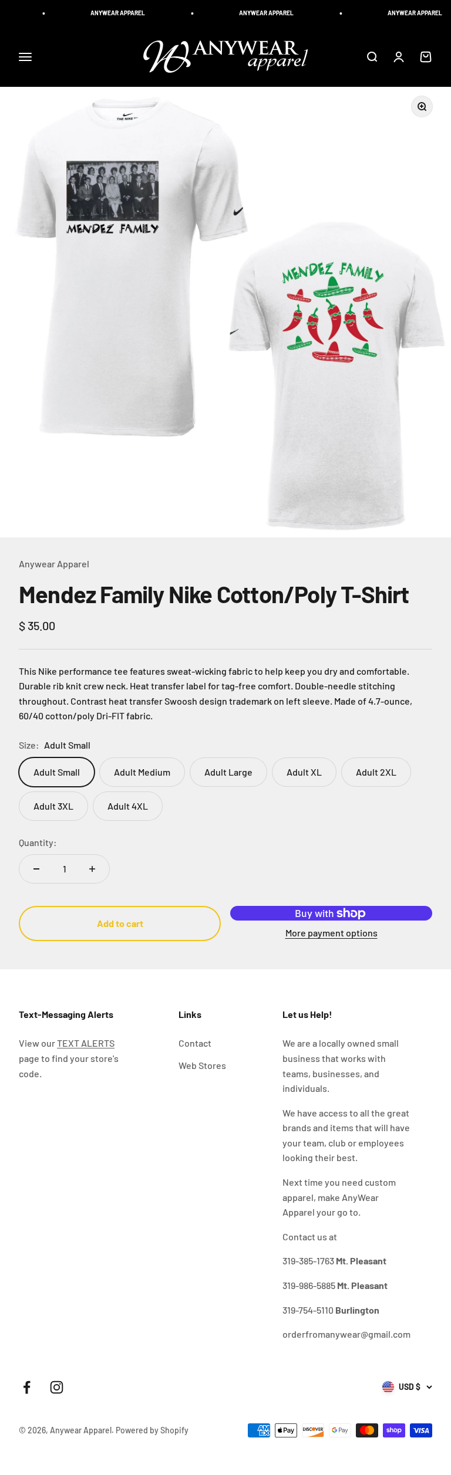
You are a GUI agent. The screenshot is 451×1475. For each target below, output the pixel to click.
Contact (195, 1042)
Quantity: (38, 842)
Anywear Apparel (54, 563)
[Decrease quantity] (36, 869)
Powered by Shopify (152, 1430)
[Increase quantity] (92, 869)
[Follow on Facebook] (27, 1387)
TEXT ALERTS (86, 1042)
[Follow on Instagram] (57, 1387)
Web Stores (202, 1065)
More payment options (331, 932)
